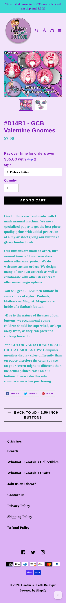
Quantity (10, 180)
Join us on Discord (21, 484)
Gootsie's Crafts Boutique (38, 585)
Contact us (15, 495)
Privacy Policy (18, 506)
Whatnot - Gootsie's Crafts (28, 473)
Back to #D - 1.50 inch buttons (35, 415)
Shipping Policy (19, 517)
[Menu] (60, 30)
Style (7, 165)
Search (12, 451)
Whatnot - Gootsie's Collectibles (32, 462)
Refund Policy (18, 528)
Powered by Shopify (33, 590)
